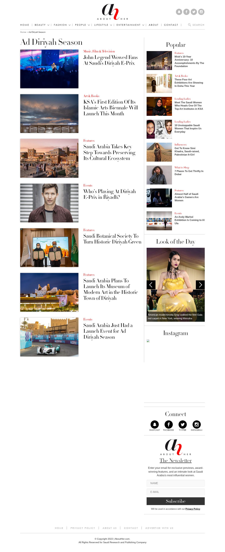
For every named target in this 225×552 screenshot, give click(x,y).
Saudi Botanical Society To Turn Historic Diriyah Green (112, 239)
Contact (131, 528)
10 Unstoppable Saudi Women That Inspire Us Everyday (188, 128)
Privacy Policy (192, 509)
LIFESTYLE (101, 25)
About (154, 25)
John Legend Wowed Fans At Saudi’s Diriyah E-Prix (110, 60)
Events (87, 185)
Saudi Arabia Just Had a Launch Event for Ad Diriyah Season (108, 331)
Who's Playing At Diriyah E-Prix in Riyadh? (109, 194)
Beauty (40, 25)
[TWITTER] (183, 424)
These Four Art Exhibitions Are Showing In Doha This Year (189, 82)
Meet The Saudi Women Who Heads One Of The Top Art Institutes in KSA (189, 105)
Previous (151, 284)
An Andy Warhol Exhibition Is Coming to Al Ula (190, 220)
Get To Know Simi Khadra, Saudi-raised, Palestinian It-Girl (187, 151)
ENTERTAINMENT (129, 25)
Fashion (60, 25)
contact (171, 25)
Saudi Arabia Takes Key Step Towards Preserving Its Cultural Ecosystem (109, 152)
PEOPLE (80, 25)
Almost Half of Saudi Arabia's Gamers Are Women (186, 197)
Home (24, 25)
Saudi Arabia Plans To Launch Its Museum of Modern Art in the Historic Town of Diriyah (110, 289)
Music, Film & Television (99, 51)
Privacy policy (83, 528)
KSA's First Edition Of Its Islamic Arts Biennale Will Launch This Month (110, 108)
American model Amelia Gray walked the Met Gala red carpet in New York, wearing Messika (175, 316)
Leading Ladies (183, 98)
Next (200, 284)
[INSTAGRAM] (197, 424)
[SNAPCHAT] (155, 424)
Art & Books (91, 96)
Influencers (180, 144)
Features (88, 140)
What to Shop (182, 167)
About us (110, 528)
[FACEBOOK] (169, 424)
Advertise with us (159, 528)
